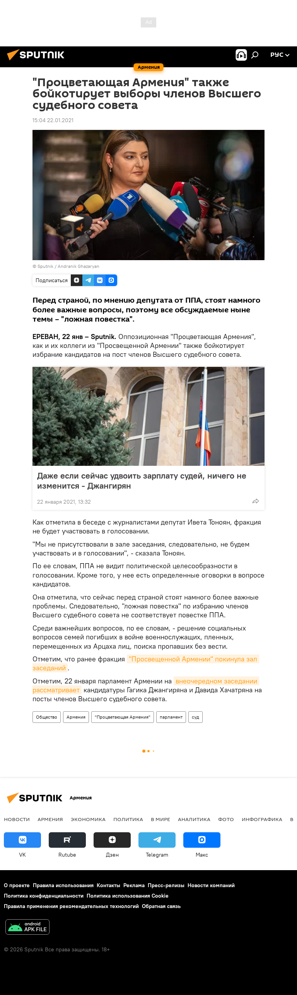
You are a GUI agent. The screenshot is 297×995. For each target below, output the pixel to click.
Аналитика (194, 819)
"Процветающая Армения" (122, 717)
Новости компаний (211, 885)
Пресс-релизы (166, 885)
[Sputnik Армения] (38, 61)
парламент (171, 717)
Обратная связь (161, 906)
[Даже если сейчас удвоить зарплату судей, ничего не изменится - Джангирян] (148, 416)
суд (195, 717)
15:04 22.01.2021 (52, 120)
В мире (160, 819)
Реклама (134, 885)
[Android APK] (27, 928)
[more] (255, 501)
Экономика (88, 819)
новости (17, 819)
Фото (226, 819)
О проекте (17, 885)
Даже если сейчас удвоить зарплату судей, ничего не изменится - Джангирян (141, 480)
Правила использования (63, 885)
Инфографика (262, 819)
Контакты (108, 885)
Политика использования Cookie (128, 895)
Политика (128, 819)
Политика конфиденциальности (44, 895)
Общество (46, 717)
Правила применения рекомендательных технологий (71, 906)
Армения (76, 717)
